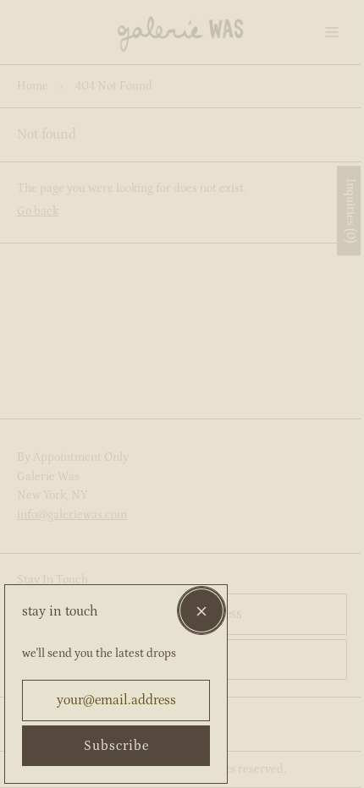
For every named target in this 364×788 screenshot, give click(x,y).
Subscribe (116, 745)
